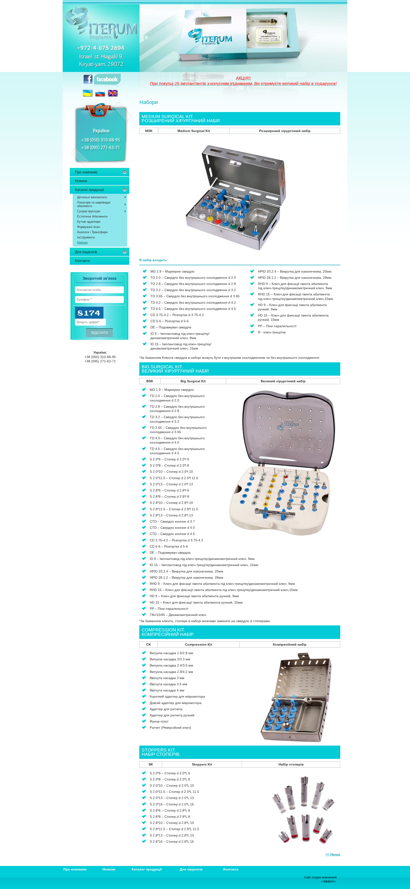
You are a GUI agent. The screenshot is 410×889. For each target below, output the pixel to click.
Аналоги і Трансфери (92, 232)
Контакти (82, 261)
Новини (81, 181)
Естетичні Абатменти (92, 216)
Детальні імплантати (92, 197)
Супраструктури (88, 211)
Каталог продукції (89, 190)
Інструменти (86, 237)
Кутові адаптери (88, 221)
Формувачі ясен (88, 227)
